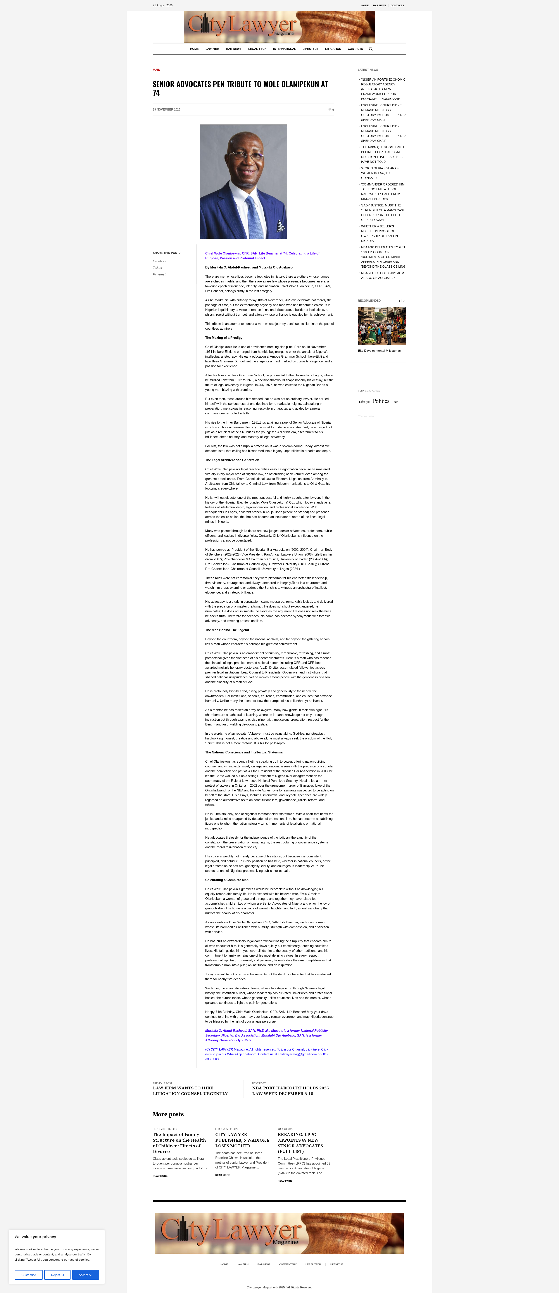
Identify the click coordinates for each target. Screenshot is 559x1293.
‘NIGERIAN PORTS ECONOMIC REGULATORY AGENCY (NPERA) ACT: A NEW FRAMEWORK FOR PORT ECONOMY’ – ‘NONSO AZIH (383, 89)
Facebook (160, 261)
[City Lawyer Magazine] (279, 1233)
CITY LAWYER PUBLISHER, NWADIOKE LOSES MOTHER (242, 1140)
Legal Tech (313, 1264)
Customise (28, 1275)
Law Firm (242, 1264)
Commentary (288, 1264)
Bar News (263, 1264)
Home (224, 1264)
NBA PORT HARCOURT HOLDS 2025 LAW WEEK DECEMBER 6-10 (290, 1091)
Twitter (157, 268)
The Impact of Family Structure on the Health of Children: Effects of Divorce (179, 1143)
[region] (57, 1257)
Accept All (85, 1275)
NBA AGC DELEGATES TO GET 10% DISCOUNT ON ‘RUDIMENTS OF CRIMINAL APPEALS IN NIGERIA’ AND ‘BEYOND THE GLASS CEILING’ (383, 257)
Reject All (57, 1275)
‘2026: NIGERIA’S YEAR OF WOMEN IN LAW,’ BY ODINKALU (380, 173)
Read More (160, 1176)
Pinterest (159, 274)
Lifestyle (364, 406)
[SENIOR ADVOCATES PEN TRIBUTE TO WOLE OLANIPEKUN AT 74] (243, 181)
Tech (395, 406)
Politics (381, 405)
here (316, 1049)
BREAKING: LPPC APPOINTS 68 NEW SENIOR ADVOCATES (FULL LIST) (300, 1143)
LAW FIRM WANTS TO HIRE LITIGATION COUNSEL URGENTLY (190, 1091)
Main (156, 69)
